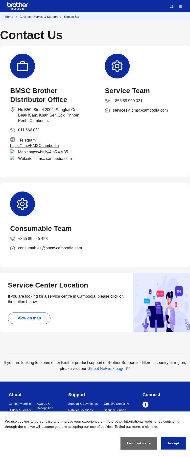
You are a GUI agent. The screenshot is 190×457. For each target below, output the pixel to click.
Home (9, 17)
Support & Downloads (83, 404)
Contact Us (71, 17)
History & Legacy (20, 410)
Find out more (139, 443)
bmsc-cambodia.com (53, 158)
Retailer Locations (80, 410)
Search (171, 6)
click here (149, 427)
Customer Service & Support (39, 17)
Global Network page (105, 368)
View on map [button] (29, 318)
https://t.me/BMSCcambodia (34, 146)
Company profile (20, 404)
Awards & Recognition (45, 406)
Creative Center (114, 404)
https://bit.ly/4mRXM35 (48, 152)
